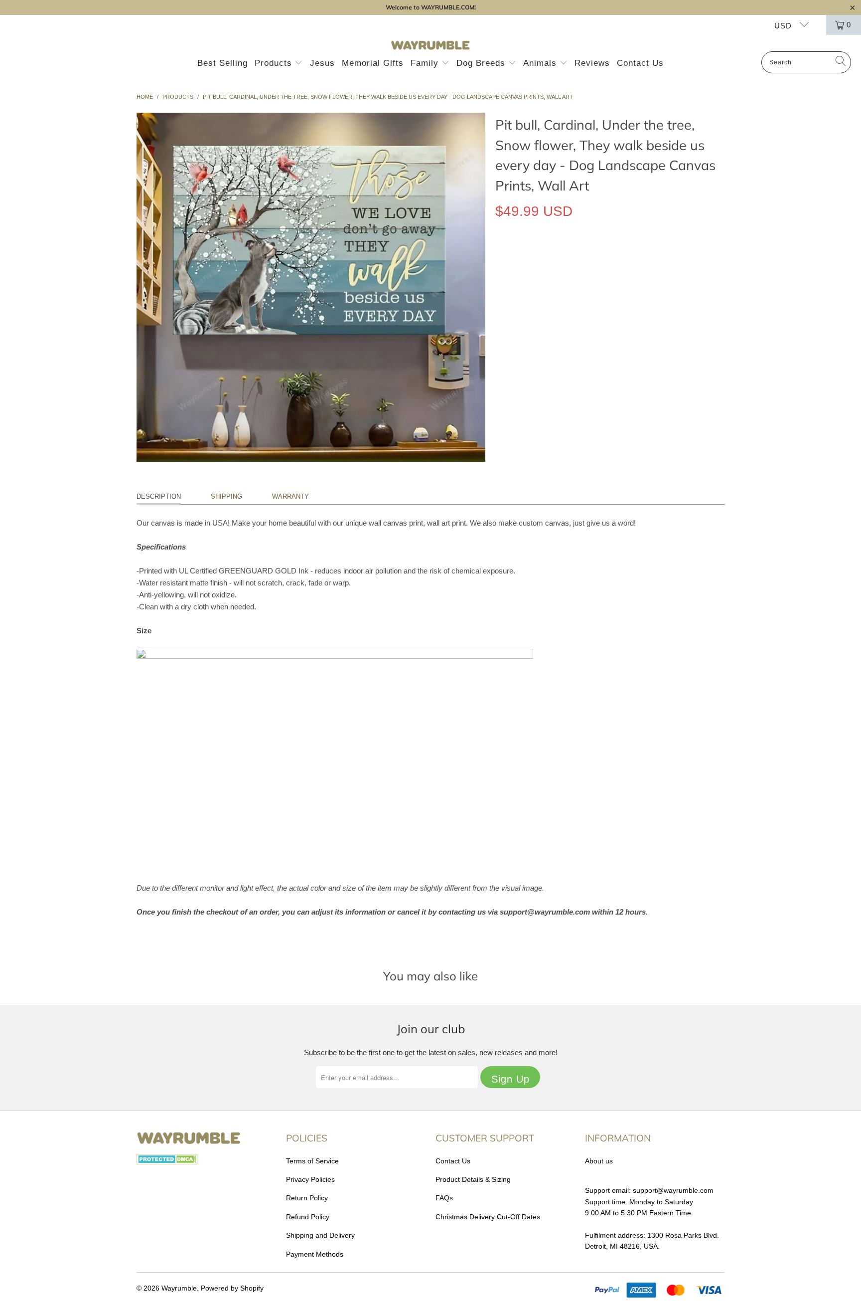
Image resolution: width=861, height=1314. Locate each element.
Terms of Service (312, 1161)
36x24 (577, 257)
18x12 (510, 257)
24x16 (543, 257)
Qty (500, 286)
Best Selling (222, 63)
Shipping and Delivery (320, 1235)
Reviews (592, 63)
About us (599, 1161)
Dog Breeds (482, 63)
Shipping (226, 496)
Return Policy (307, 1198)
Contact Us (640, 63)
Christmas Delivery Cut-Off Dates (487, 1217)
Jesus (322, 63)
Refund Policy (307, 1217)
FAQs (444, 1198)
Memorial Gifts (373, 63)
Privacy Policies (310, 1179)
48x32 (610, 257)
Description (159, 496)
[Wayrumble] (430, 45)
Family (426, 63)
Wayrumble (179, 1288)
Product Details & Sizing (473, 1179)
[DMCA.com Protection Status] (167, 1162)
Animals (541, 63)
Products (275, 63)
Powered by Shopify (232, 1288)
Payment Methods (314, 1254)
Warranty (290, 496)
